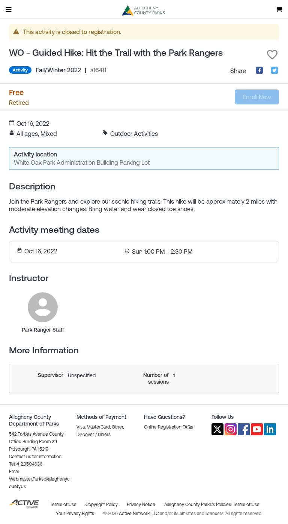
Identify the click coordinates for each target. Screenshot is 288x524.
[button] (272, 54)
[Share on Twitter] (274, 72)
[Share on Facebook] (259, 72)
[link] (43, 307)
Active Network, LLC (139, 513)
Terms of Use (246, 504)
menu (9, 9)
